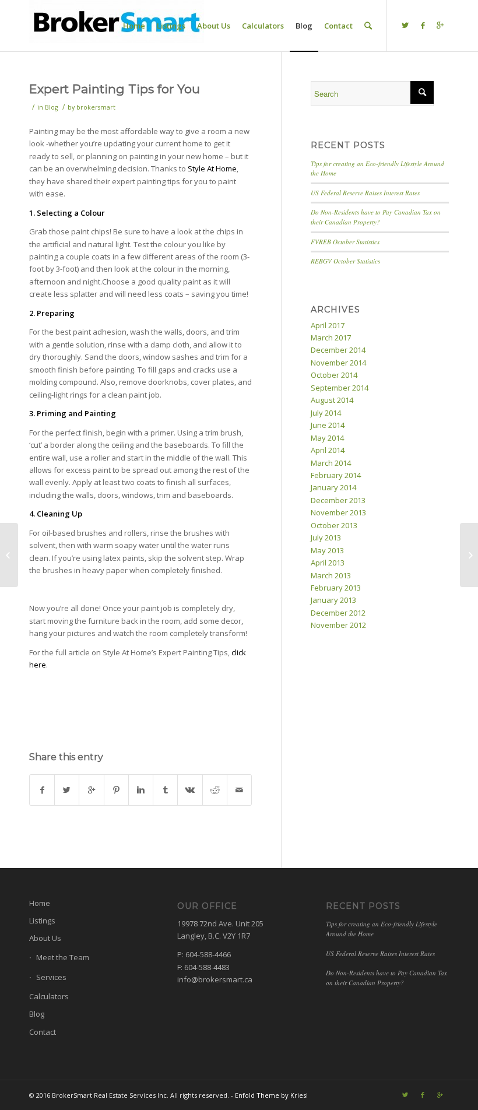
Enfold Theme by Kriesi (271, 1095)
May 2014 (327, 438)
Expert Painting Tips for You (114, 89)
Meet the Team (62, 957)
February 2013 (336, 587)
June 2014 (328, 425)
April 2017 (328, 325)
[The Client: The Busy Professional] (9, 555)
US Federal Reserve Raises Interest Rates (365, 192)
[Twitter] (405, 25)
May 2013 (327, 550)
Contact (42, 1032)
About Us (45, 938)
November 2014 (338, 362)
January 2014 (333, 487)
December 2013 (338, 500)
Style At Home (212, 168)
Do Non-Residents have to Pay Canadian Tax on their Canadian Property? (376, 217)
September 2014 (339, 387)
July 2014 (326, 413)
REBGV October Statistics (345, 261)
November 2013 (338, 512)
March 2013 (331, 575)
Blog (51, 107)
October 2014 (334, 375)
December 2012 (338, 612)
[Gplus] (440, 25)
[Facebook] (422, 25)
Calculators (49, 996)
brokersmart (95, 107)
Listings (42, 920)
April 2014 (328, 450)
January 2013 (333, 600)
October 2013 (334, 525)
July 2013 (326, 537)
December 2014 (338, 350)
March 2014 (331, 463)
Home (39, 903)
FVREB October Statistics (345, 241)
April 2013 (328, 562)
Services (51, 977)
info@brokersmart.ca (214, 979)
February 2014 (336, 475)
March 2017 (331, 337)
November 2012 (338, 625)
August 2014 (332, 400)
